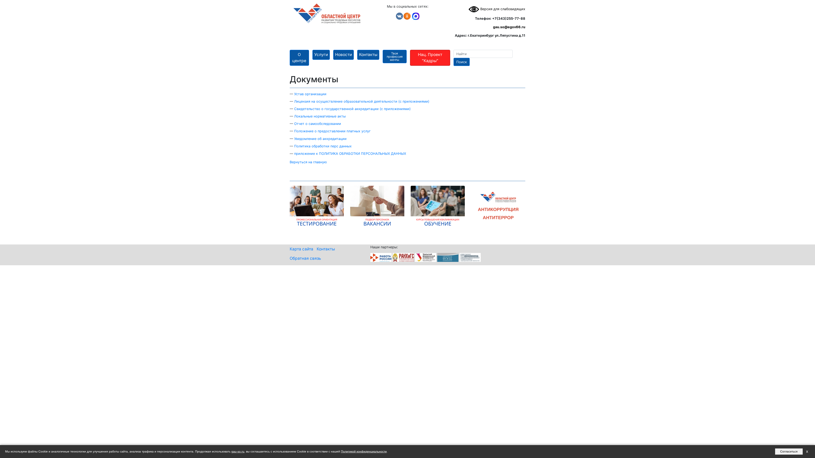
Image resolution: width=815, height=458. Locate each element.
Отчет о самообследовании (317, 123)
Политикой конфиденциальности (364, 451)
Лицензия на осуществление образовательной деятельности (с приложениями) (361, 101)
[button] (299, 58)
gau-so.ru (237, 451)
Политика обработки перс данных (323, 146)
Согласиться (789, 451)
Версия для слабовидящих (502, 9)
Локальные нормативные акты (320, 116)
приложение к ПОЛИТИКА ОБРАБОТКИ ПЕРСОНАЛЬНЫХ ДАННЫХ (350, 153)
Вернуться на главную (308, 162)
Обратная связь (305, 258)
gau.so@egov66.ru (509, 27)
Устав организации (310, 94)
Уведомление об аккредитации (320, 139)
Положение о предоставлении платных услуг (332, 131)
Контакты (326, 249)
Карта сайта (301, 249)
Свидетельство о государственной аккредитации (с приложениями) (352, 109)
